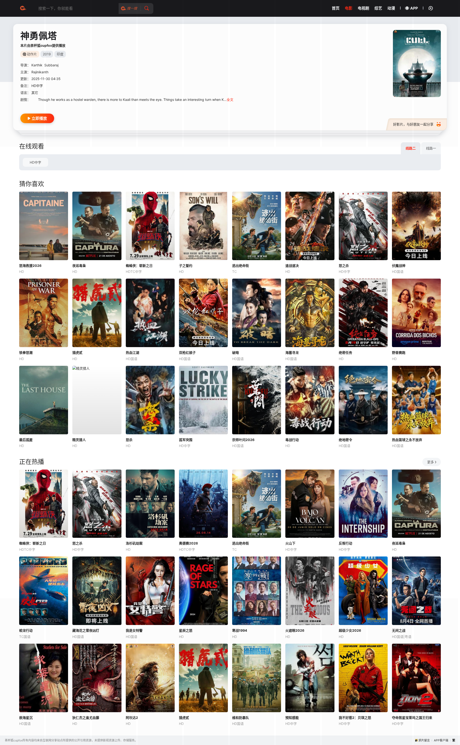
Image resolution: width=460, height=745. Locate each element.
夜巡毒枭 (79, 266)
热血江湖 (132, 352)
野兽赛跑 (398, 352)
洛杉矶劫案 (134, 543)
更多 (430, 462)
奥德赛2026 (188, 543)
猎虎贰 (77, 352)
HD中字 (35, 162)
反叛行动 (345, 543)
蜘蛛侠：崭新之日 (139, 266)
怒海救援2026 (30, 266)
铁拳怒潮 (26, 352)
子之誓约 (185, 266)
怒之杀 (344, 266)
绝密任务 (345, 352)
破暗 (235, 352)
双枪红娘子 (187, 352)
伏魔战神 (398, 266)
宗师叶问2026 (243, 440)
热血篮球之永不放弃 (407, 440)
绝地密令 (345, 440)
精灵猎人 (79, 440)
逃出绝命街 (240, 266)
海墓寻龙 (292, 352)
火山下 (290, 543)
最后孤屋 (26, 440)
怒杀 (129, 440)
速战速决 (292, 266)
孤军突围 (185, 440)
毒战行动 (292, 440)
